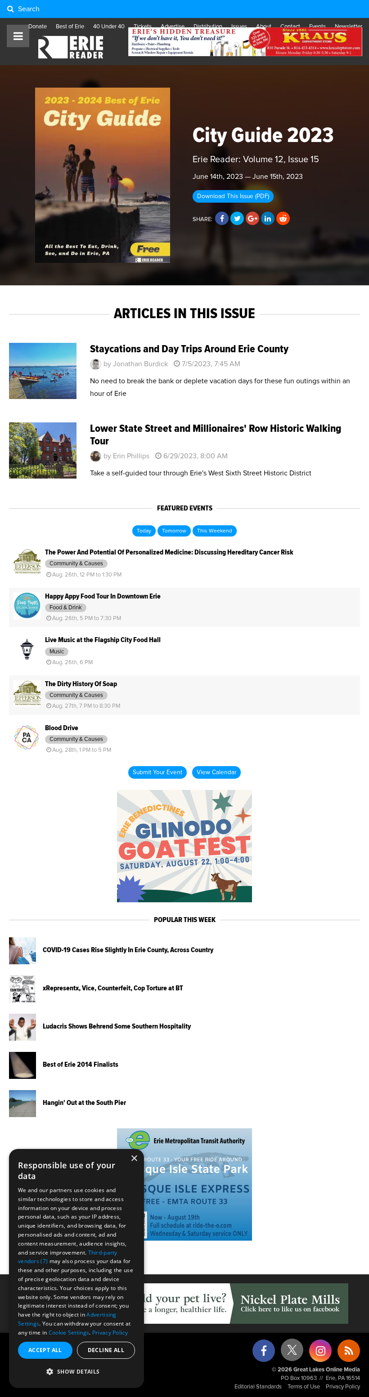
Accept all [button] (45, 1350)
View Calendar (216, 772)
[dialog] (76, 1268)
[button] (76, 1372)
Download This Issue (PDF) (233, 196)
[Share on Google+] (252, 218)
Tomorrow (174, 531)
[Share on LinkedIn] (267, 218)
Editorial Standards (258, 1387)
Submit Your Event (157, 772)
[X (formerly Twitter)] (292, 1353)
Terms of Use (304, 1387)
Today (144, 531)
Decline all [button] (106, 1350)
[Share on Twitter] (237, 218)
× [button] (133, 1158)
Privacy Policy (343, 1387)
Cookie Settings (69, 1332)
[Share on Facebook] (222, 218)
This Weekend (214, 531)
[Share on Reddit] (283, 218)
